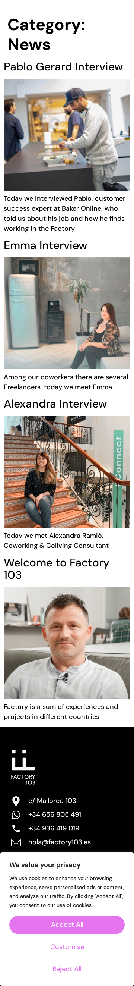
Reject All (67, 968)
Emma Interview (45, 245)
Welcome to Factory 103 (56, 568)
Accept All (67, 924)
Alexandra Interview (55, 403)
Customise (67, 946)
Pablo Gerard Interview (63, 66)
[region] (67, 919)
